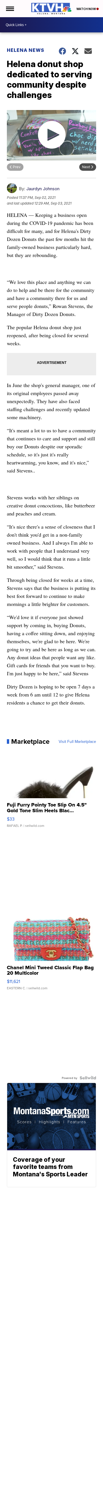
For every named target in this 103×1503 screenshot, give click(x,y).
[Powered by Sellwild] (88, 1078)
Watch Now (86, 9)
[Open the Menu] (9, 8)
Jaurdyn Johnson (43, 188)
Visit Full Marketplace (77, 741)
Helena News (25, 50)
